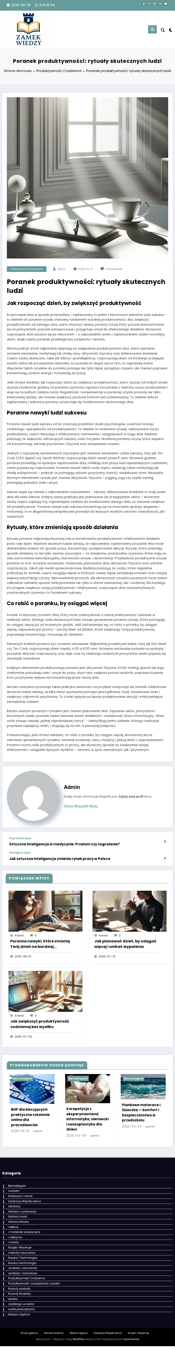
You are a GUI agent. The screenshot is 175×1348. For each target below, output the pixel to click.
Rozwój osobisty (19, 1289)
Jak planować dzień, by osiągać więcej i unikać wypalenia (125, 944)
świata (13, 1299)
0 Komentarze (113, 269)
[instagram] (160, 4)
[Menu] (152, 29)
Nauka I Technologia (22, 1258)
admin (62, 269)
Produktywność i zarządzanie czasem (34, 1283)
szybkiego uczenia (21, 1304)
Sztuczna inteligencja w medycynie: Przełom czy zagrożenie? (64, 844)
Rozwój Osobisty (19, 1294)
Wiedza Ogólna (19, 1314)
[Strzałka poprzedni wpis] (165, 841)
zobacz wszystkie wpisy (81, 806)
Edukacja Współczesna (24, 1201)
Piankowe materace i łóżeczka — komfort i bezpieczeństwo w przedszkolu (88, 1112)
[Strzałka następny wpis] (165, 858)
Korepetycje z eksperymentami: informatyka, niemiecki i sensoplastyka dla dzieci (34, 1119)
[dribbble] (155, 4)
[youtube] (166, 4)
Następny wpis (20, 852)
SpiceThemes (131, 1339)
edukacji (14, 1206)
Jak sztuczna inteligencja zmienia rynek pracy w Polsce (59, 858)
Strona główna (29, 1333)
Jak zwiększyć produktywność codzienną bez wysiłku (39, 1024)
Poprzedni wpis (20, 838)
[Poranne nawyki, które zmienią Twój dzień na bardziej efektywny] (45, 911)
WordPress (79, 1339)
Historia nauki (17, 1216)
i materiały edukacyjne (24, 1232)
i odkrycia (15, 1237)
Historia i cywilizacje (22, 1211)
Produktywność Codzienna (27, 269)
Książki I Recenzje (19, 1247)
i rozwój (13, 1242)
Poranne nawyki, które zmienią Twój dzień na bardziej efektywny (40, 944)
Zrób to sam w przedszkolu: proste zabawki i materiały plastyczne (142, 1121)
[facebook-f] (144, 4)
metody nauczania (21, 1253)
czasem (14, 1191)
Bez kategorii (24, 1078)
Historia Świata (18, 1222)
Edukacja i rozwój (20, 1196)
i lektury (13, 1227)
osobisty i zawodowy (22, 1268)
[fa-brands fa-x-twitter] (149, 4)
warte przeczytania (21, 1309)
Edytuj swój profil (131, 796)
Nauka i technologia (22, 1263)
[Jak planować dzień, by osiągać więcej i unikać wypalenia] (130, 911)
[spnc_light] (170, 30)
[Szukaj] (163, 30)
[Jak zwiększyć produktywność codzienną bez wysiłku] (45, 991)
